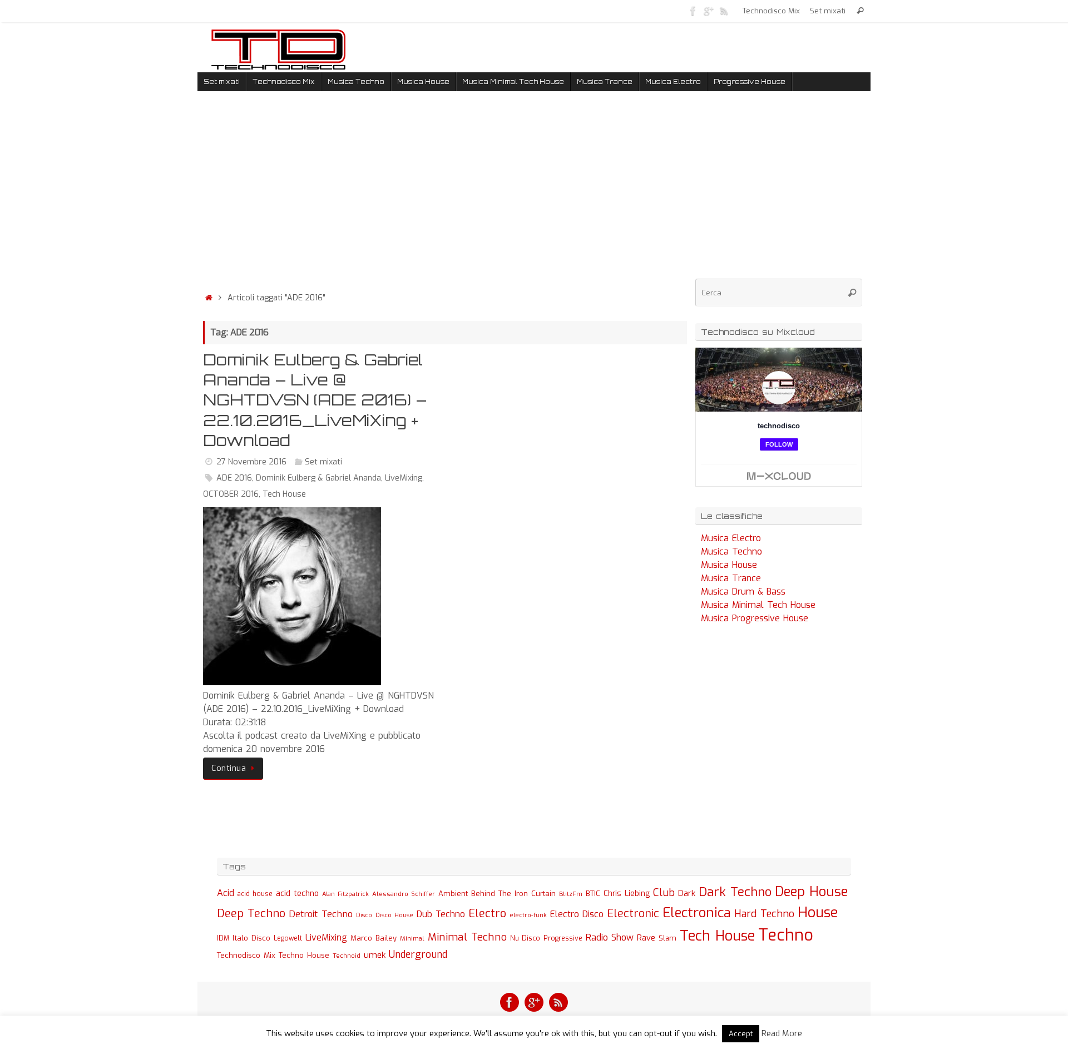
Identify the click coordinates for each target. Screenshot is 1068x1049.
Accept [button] (741, 1033)
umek (374, 955)
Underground (418, 954)
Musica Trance (731, 578)
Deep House (811, 891)
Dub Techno (441, 914)
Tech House (284, 494)
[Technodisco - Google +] (708, 10)
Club (664, 892)
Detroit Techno (321, 914)
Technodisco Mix (771, 11)
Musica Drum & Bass (743, 591)
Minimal (412, 938)
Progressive (562, 938)
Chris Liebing (627, 893)
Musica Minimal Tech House (758, 605)
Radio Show (610, 937)
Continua (228, 768)
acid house (255, 893)
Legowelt (288, 938)
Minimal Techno (467, 937)
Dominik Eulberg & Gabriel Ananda (318, 478)
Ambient (453, 893)
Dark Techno (735, 892)
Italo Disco (251, 938)
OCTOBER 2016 (231, 494)
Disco (364, 915)
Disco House (394, 915)
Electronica (696, 913)
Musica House (729, 565)
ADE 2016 (234, 478)
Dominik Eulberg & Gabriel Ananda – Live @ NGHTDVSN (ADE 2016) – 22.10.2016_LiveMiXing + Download (315, 400)
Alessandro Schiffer (403, 893)
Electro (487, 913)
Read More (782, 1033)
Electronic (633, 913)
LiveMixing (403, 478)
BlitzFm (570, 894)
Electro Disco (577, 914)
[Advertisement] (445, 194)
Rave (646, 937)
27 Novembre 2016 (251, 462)
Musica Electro (731, 538)
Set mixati (828, 11)
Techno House (304, 955)
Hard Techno (764, 914)
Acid (225, 893)
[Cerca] (860, 11)
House (818, 912)
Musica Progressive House (754, 618)
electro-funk (528, 915)
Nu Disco (525, 938)
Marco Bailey (373, 938)
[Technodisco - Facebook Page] (693, 10)
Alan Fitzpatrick (345, 894)
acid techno (297, 893)
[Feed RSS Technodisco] (724, 10)
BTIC (593, 893)
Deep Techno (251, 913)
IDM (223, 938)
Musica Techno (731, 551)
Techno (785, 935)
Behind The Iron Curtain (513, 893)
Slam (667, 938)
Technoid (346, 956)
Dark (686, 893)
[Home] (208, 298)
